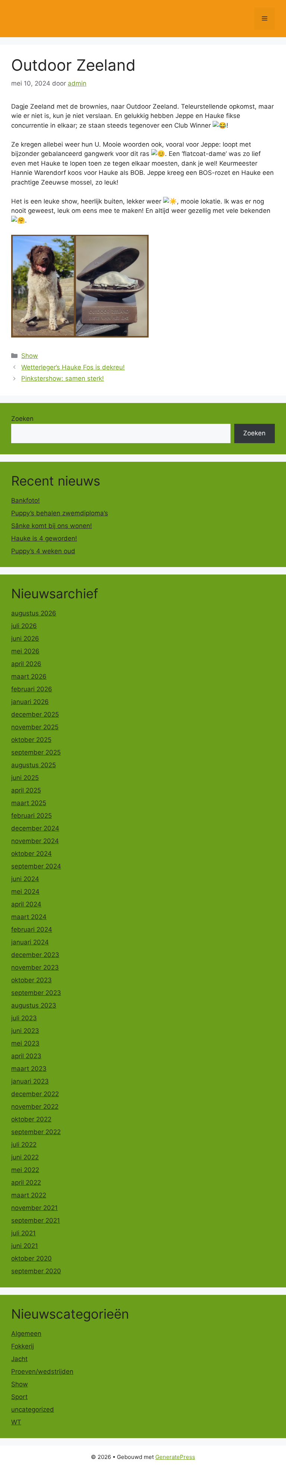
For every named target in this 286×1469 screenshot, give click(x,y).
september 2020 (36, 1271)
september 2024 (36, 866)
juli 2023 (24, 1018)
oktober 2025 (31, 739)
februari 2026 (31, 689)
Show (29, 355)
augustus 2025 (33, 765)
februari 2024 (31, 929)
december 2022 (35, 1094)
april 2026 (26, 664)
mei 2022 (25, 1170)
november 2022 (34, 1106)
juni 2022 (25, 1157)
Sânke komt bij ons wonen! (51, 525)
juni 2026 (25, 638)
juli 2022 (23, 1144)
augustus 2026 (33, 613)
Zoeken (22, 418)
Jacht (19, 1359)
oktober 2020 (31, 1258)
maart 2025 (28, 803)
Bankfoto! (25, 500)
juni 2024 (25, 879)
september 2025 (36, 752)
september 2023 (36, 992)
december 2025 (35, 714)
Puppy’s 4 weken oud (43, 551)
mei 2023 (25, 1043)
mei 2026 (25, 651)
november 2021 (34, 1208)
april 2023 (26, 1056)
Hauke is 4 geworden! (44, 538)
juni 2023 (25, 1030)
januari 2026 (30, 701)
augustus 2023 (33, 1005)
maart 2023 (29, 1068)
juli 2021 (23, 1233)
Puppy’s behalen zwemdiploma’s (59, 513)
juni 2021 (24, 1245)
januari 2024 (30, 942)
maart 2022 (28, 1195)
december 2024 (35, 828)
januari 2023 (30, 1081)
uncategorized (32, 1409)
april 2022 (26, 1182)
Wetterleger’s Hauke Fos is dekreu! (73, 367)
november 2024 (35, 841)
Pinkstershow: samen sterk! (62, 378)
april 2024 (26, 904)
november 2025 (34, 727)
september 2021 (35, 1220)
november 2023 (35, 967)
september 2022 (36, 1132)
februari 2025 (31, 815)
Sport (19, 1397)
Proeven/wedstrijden (42, 1371)
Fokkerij (22, 1346)
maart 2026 (29, 676)
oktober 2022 (31, 1119)
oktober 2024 (31, 853)
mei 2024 (25, 891)
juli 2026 (24, 626)
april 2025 (26, 790)
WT (16, 1422)
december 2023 (35, 954)
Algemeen (26, 1333)
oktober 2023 (31, 980)
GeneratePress (175, 1456)
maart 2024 (29, 917)
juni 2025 (25, 777)
